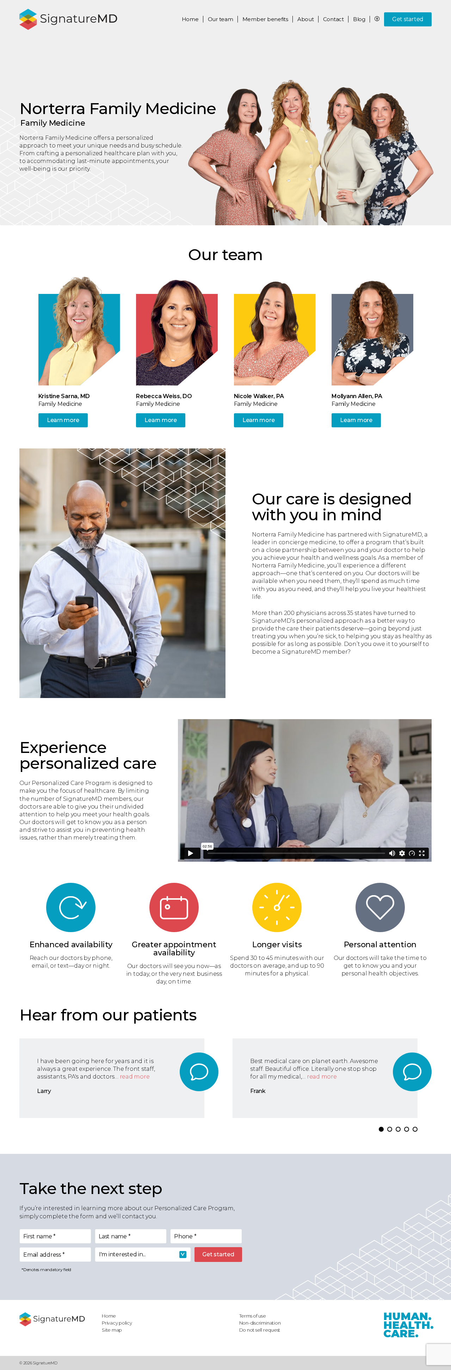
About (305, 19)
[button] (381, 1129)
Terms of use (252, 1316)
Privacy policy (117, 1323)
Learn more (63, 420)
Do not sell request (259, 1330)
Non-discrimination (260, 1323)
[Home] (57, 1319)
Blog (359, 19)
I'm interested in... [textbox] (122, 1254)
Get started (408, 19)
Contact (333, 19)
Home (190, 19)
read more (135, 1076)
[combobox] (143, 1255)
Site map (112, 1330)
